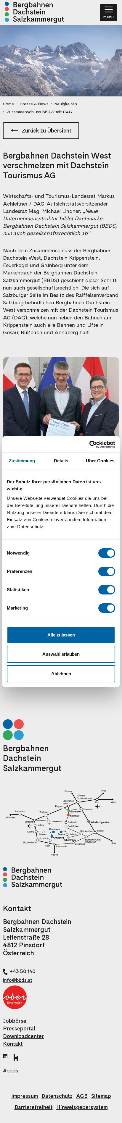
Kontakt (13, 1044)
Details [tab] (61, 460)
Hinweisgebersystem (82, 1107)
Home (8, 103)
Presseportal (19, 1028)
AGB (82, 1096)
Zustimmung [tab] (22, 460)
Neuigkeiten (65, 103)
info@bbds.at (17, 980)
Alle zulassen (61, 634)
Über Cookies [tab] (100, 460)
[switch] (106, 571)
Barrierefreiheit (34, 1107)
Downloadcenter (23, 1036)
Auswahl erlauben (61, 654)
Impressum (24, 1096)
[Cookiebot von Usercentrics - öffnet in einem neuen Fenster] (89, 444)
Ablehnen (61, 673)
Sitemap (101, 1096)
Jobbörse (14, 1021)
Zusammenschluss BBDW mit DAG (39, 111)
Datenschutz (57, 1096)
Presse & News (34, 103)
